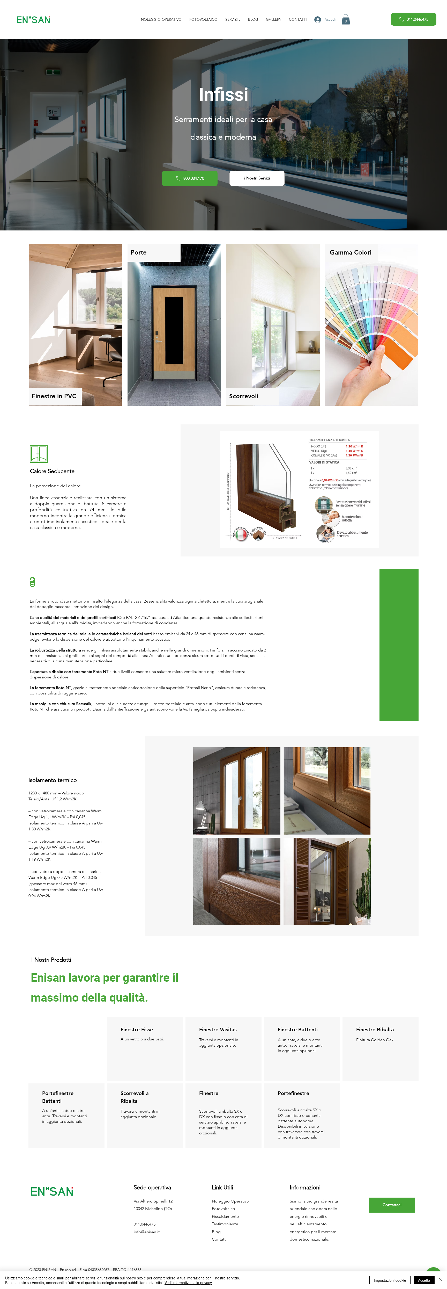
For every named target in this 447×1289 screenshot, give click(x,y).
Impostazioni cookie (390, 1280)
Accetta (424, 1280)
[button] (232, 19)
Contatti (219, 1239)
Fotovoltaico (223, 1208)
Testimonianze (225, 1223)
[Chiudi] (441, 1280)
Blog (216, 1231)
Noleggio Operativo (230, 1201)
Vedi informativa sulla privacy (188, 1282)
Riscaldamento (225, 1216)
